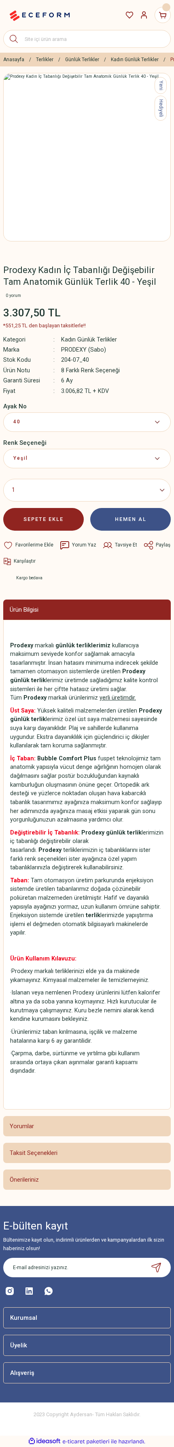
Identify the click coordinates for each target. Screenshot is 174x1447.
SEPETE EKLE (43, 519)
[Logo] (39, 15)
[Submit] (156, 1267)
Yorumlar (22, 1126)
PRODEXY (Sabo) (83, 349)
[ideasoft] (44, 1441)
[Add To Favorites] (28, 545)
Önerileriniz (24, 1179)
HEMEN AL (130, 519)
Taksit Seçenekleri (33, 1153)
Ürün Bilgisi (24, 609)
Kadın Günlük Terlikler (89, 339)
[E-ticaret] (86, 1441)
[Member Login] (144, 15)
